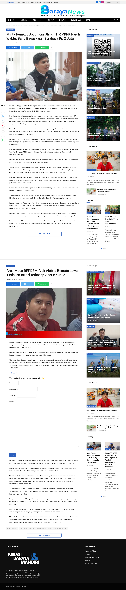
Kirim (12, 455)
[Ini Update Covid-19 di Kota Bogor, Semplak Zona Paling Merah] (103, 310)
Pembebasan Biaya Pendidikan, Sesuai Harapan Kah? (107, 190)
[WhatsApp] (3, 140)
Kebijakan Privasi (90, 551)
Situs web (13, 395)
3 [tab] (105, 249)
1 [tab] (101, 249)
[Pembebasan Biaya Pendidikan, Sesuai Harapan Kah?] (91, 191)
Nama (13, 383)
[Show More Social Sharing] (51, 47)
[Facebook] (3, 111)
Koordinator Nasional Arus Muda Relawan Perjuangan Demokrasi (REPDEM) (43, 528)
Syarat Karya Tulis (91, 563)
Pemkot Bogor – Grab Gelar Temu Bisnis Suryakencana (111, 220)
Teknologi (37, 20)
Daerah (89, 213)
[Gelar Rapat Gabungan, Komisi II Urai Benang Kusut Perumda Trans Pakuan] (94, 446)
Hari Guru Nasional (93, 62)
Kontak (87, 554)
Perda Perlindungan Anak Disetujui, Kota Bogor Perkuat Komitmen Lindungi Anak (39, 2)
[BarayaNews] (63, 11)
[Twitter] (3, 116)
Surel (13, 389)
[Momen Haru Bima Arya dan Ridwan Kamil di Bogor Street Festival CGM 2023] (103, 283)
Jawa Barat (90, 35)
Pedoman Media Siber (92, 557)
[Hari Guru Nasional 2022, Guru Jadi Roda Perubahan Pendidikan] (103, 74)
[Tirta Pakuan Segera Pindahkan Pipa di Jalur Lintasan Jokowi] (103, 101)
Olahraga (23, 20)
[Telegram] (3, 135)
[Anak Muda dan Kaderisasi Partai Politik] (103, 161)
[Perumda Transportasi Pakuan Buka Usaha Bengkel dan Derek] (103, 46)
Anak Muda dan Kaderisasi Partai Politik (102, 174)
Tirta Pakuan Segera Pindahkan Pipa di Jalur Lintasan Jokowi (102, 107)
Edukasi (89, 353)
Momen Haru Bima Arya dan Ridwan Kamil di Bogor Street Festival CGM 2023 (102, 287)
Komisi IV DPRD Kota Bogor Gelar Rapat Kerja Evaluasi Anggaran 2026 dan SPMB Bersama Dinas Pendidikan (102, 342)
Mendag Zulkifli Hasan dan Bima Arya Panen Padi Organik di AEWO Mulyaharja (102, 369)
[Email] (3, 130)
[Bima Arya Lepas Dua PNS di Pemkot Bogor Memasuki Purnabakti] (103, 128)
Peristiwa (50, 20)
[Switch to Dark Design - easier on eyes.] (114, 20)
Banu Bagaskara (12, 528)
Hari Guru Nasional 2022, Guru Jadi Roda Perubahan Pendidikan (101, 80)
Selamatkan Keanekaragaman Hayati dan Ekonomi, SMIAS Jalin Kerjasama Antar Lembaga (93, 222)
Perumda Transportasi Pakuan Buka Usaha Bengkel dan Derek (102, 52)
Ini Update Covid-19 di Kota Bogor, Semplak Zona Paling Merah (101, 316)
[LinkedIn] (3, 121)
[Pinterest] (3, 125)
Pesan (11, 401)
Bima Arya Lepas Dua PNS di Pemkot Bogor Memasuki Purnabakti (102, 134)
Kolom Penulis (75, 20)
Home (8, 25)
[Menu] (117, 20)
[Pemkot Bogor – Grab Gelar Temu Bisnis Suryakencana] (112, 209)
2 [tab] (103, 249)
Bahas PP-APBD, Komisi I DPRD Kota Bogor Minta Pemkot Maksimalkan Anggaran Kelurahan (111, 460)
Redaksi (87, 560)
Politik (11, 20)
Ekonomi (89, 449)
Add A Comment (44, 234)
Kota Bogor (89, 20)
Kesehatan (62, 20)
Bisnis (107, 213)
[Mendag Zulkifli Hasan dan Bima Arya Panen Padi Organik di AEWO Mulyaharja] (103, 365)
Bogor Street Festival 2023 (95, 271)
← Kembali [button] (13, 373)
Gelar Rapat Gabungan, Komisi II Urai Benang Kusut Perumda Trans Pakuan (93, 457)
